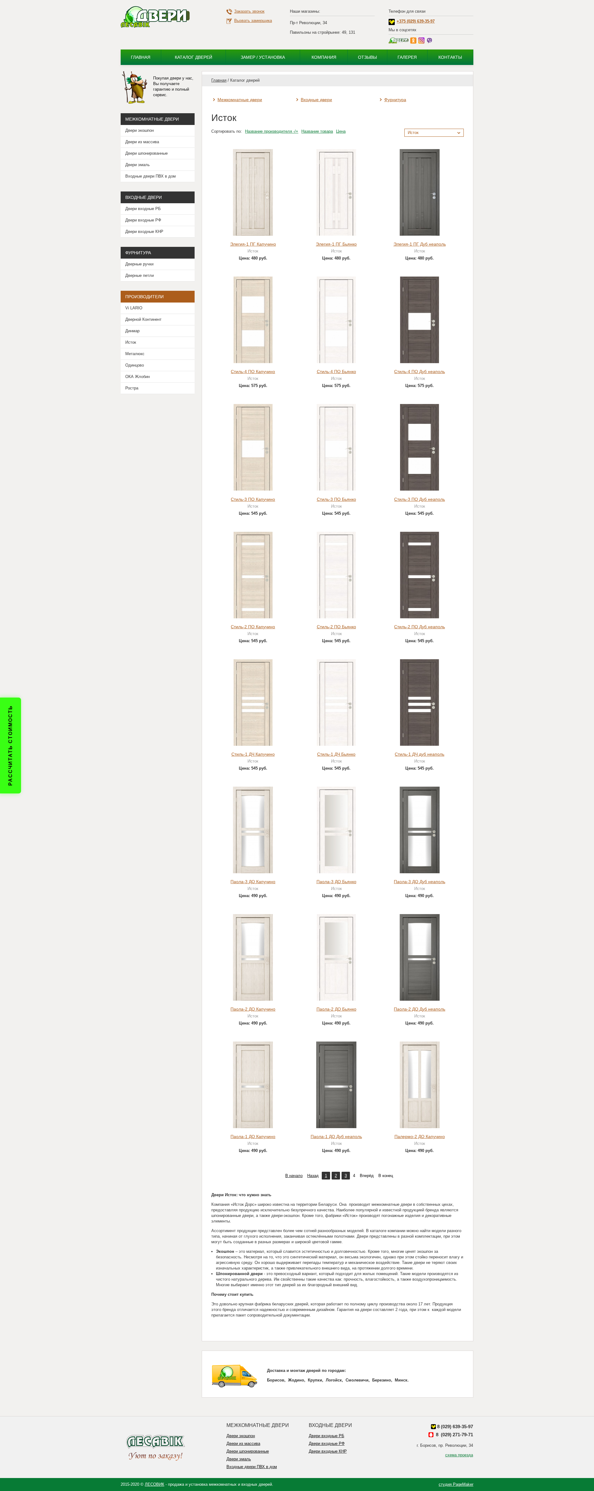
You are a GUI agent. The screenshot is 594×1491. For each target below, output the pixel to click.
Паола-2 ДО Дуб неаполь (419, 1009)
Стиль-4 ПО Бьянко (336, 371)
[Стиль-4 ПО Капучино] (253, 319)
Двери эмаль (137, 164)
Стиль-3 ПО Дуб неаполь (419, 499)
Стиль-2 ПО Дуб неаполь (419, 626)
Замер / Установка (263, 57)
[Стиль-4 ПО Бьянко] (336, 319)
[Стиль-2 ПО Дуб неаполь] (419, 574)
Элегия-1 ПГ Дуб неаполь (420, 244)
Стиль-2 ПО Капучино (253, 626)
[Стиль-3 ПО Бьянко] (336, 447)
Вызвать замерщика (253, 20)
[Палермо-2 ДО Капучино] (420, 1084)
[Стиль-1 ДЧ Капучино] (253, 702)
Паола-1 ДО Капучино (252, 1136)
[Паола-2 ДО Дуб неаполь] (420, 957)
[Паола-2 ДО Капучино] (253, 957)
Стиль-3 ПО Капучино (253, 499)
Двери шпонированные (146, 153)
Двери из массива (142, 142)
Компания (324, 57)
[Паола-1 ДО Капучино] (253, 1084)
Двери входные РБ (143, 208)
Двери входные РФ (143, 220)
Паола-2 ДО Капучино (252, 1009)
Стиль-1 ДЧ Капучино (253, 754)
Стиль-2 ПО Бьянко (336, 626)
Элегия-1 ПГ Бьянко (336, 244)
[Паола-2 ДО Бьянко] (336, 957)
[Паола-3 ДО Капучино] (253, 829)
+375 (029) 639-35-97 (416, 21)
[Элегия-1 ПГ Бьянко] (336, 192)
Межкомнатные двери (239, 99)
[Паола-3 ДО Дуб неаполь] (420, 829)
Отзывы (367, 57)
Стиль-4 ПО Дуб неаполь (419, 371)
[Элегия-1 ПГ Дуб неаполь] (420, 192)
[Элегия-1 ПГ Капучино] (253, 192)
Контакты (450, 57)
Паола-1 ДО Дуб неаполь (336, 1136)
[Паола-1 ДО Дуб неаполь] (336, 1084)
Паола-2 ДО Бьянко (336, 1009)
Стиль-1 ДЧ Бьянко (336, 754)
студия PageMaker (456, 1484)
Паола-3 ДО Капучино (252, 881)
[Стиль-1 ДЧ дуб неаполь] (419, 702)
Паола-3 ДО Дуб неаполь (419, 881)
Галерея (407, 57)
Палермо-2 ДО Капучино (419, 1136)
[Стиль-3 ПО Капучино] (253, 447)
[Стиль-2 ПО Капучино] (253, 574)
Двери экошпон (139, 130)
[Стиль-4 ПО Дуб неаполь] (419, 319)
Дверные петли (139, 275)
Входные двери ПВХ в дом (150, 176)
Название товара (317, 131)
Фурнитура (395, 99)
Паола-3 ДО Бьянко (336, 881)
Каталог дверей (193, 57)
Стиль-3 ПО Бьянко (336, 499)
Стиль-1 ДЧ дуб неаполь (419, 754)
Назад (313, 1175)
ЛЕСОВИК (154, 1484)
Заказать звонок (249, 11)
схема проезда (459, 1455)
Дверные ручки (139, 264)
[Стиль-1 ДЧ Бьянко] (336, 702)
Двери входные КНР (144, 231)
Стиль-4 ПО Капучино (253, 371)
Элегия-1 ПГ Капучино (253, 244)
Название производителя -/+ (271, 131)
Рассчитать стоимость (10, 745)
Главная (140, 57)
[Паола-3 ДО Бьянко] (336, 829)
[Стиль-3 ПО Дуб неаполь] (419, 447)
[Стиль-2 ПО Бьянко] (336, 574)
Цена (341, 131)
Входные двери (316, 99)
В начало (294, 1175)
